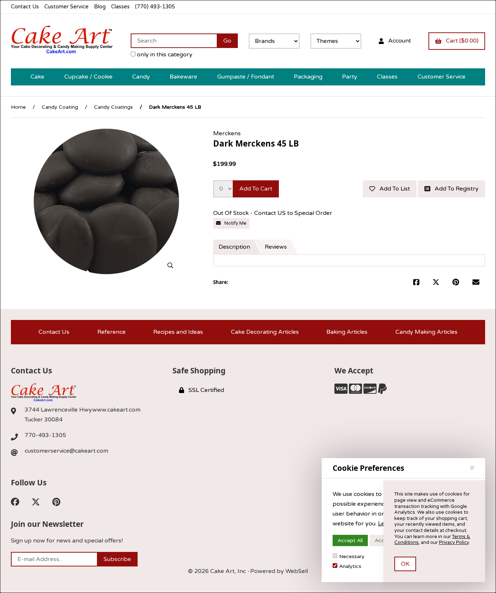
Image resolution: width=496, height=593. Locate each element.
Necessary (352, 556)
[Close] (472, 468)
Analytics (350, 566)
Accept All (350, 540)
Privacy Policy (454, 542)
